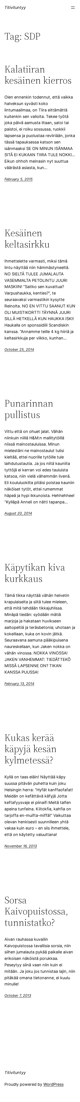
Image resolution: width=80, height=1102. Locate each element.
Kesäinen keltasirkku (27, 238)
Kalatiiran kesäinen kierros (38, 75)
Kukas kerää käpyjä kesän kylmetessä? (30, 749)
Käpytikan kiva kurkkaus (34, 573)
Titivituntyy (15, 7)
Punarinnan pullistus (28, 409)
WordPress (53, 1084)
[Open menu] (73, 7)
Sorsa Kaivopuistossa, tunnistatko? (36, 911)
